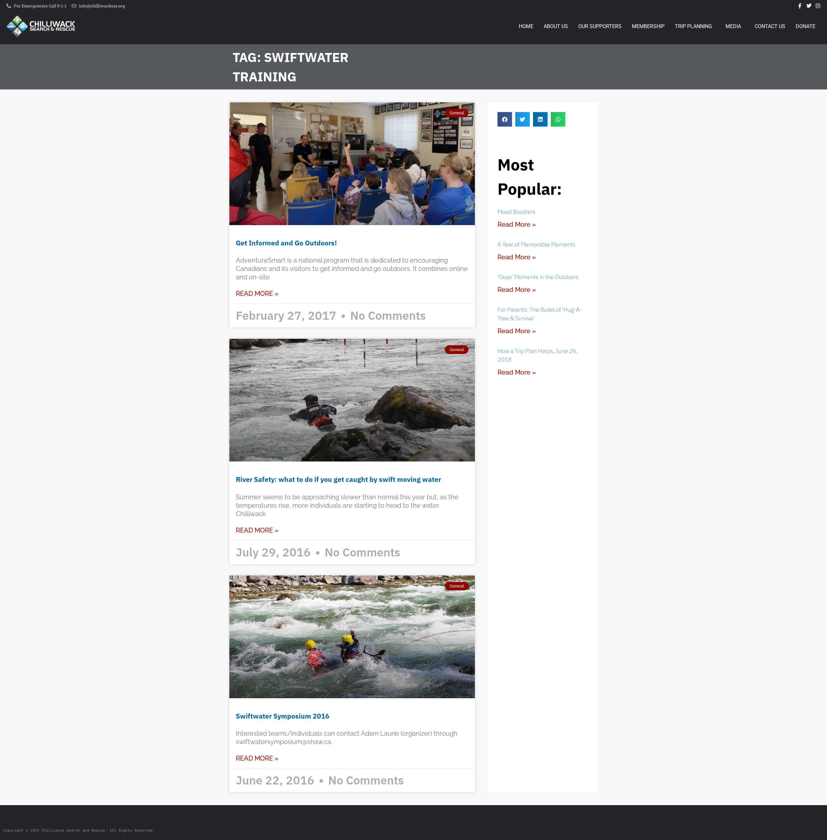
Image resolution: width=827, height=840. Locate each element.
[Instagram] (818, 5)
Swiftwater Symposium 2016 (283, 716)
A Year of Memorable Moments (536, 244)
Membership (648, 26)
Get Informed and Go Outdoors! (286, 242)
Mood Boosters (516, 211)
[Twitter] (808, 5)
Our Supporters (600, 26)
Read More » (257, 293)
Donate (805, 26)
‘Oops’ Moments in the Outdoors (537, 277)
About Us (556, 26)
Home (526, 26)
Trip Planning (693, 26)
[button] (504, 119)
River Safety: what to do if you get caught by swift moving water (338, 479)
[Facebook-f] (799, 5)
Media (733, 26)
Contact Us (770, 26)
